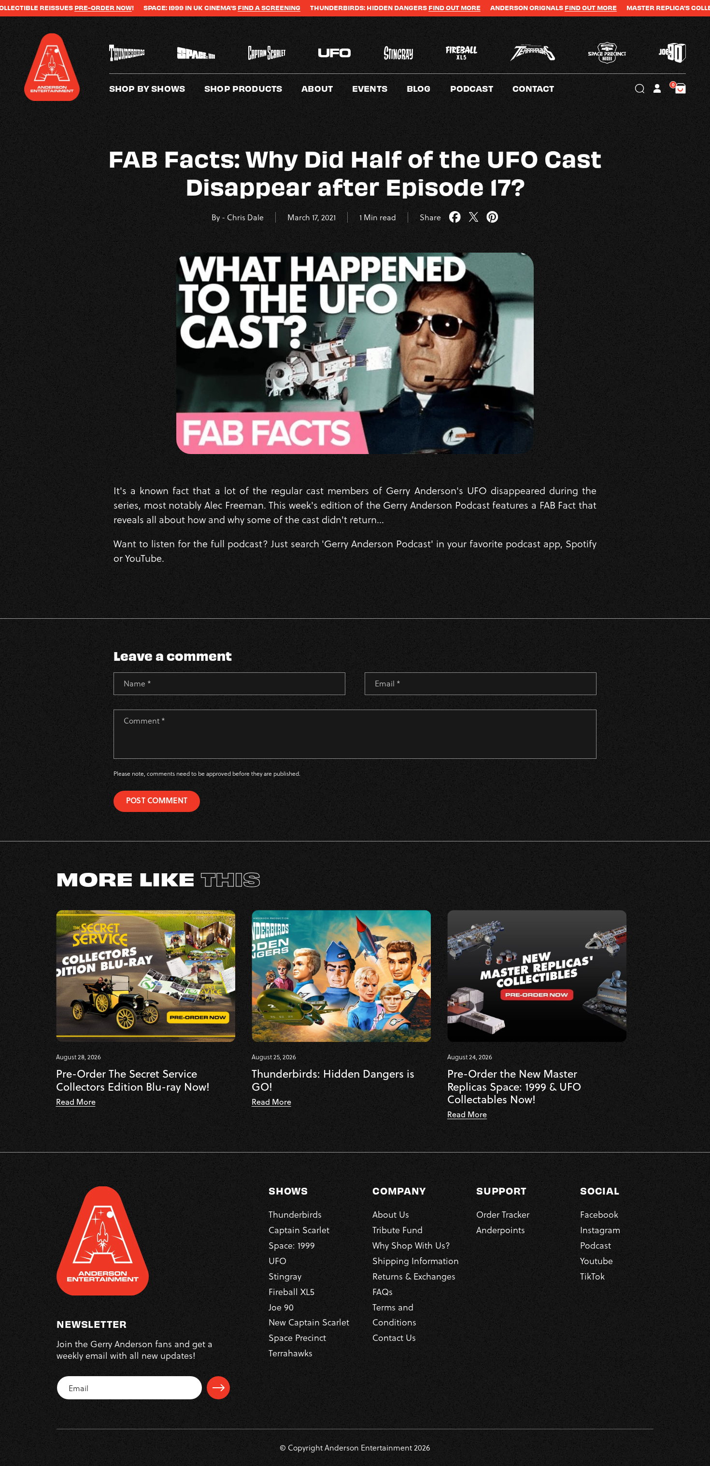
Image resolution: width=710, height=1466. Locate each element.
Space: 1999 (292, 1245)
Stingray (285, 1275)
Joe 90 (281, 1306)
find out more (541, 8)
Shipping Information (415, 1260)
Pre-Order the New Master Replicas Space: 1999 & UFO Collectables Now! (514, 1086)
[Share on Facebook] (455, 217)
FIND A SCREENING (219, 8)
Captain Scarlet (299, 1229)
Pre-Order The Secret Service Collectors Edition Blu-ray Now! (133, 1080)
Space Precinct (297, 1337)
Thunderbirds (295, 1214)
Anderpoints (500, 1229)
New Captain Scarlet (309, 1321)
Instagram (600, 1229)
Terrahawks (290, 1352)
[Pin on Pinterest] (492, 217)
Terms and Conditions (394, 1314)
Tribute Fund (397, 1229)
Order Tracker (502, 1214)
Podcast (595, 1245)
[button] (326, 88)
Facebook (599, 1214)
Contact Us (394, 1337)
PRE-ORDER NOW (53, 8)
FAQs (382, 1291)
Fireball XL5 (291, 1291)
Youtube (596, 1260)
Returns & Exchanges (413, 1275)
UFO (277, 1260)
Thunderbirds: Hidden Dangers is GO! (333, 1080)
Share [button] (430, 217)
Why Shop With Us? (411, 1245)
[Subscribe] (218, 1387)
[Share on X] (474, 217)
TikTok (592, 1275)
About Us (390, 1214)
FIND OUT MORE (405, 8)
